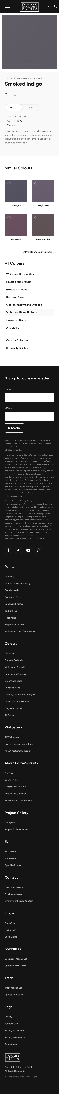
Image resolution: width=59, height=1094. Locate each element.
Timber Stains (12, 610)
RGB (30, 107)
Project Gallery (16, 812)
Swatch (13, 107)
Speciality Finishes (17, 348)
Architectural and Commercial (20, 631)
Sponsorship (11, 779)
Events (10, 841)
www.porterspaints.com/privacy (17, 504)
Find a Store (11, 923)
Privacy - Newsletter (15, 1037)
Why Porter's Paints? (15, 793)
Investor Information (15, 786)
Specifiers (13, 949)
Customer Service (14, 887)
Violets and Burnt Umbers (24, 78)
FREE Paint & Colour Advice (18, 800)
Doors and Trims (13, 597)
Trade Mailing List (13, 987)
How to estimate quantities (19, 744)
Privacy (8, 1016)
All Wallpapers (12, 737)
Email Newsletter (13, 894)
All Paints (9, 576)
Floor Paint (10, 617)
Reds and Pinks (15, 297)
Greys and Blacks (16, 320)
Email (8, 407)
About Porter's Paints (21, 763)
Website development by (21, 1077)
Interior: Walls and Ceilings (18, 583)
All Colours (12, 327)
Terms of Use (11, 1023)
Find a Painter (11, 929)
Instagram (10, 822)
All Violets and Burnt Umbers (37, 251)
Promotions (11, 1044)
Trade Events (11, 858)
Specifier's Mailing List (16, 958)
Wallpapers (14, 727)
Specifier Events (13, 865)
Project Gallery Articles (16, 829)
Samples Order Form (15, 965)
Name (8, 389)
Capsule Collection (17, 340)
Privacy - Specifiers (14, 1030)
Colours (11, 643)
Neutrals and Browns (18, 281)
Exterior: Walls (12, 590)
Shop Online (11, 936)
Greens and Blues (16, 289)
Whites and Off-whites (20, 274)
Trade (9, 978)
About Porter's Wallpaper (18, 750)
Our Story (10, 773)
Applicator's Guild (14, 994)
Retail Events (11, 851)
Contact (11, 877)
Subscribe (14, 427)
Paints (9, 566)
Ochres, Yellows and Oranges (24, 304)
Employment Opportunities (19, 901)
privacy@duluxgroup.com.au (16, 539)
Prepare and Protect (15, 624)
